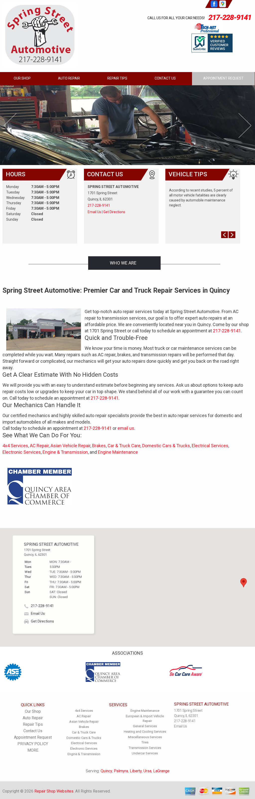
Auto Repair (69, 78)
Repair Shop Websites (53, 791)
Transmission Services (145, 748)
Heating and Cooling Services (145, 731)
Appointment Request (223, 78)
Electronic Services (21, 452)
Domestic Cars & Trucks (166, 445)
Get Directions (114, 212)
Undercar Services (145, 753)
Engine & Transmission (65, 452)
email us (126, 428)
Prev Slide (10, 125)
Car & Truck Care (124, 445)
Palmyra (121, 771)
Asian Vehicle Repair (70, 445)
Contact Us (165, 78)
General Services (145, 726)
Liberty (136, 771)
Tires (144, 742)
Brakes (99, 445)
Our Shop (22, 78)
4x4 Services (15, 445)
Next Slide (245, 125)
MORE (32, 750)
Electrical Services (210, 445)
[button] (243, 582)
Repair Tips (117, 78)
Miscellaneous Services (145, 737)
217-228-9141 (229, 17)
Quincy (106, 771)
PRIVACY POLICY (32, 743)
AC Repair (39, 445)
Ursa (147, 771)
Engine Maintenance (118, 452)
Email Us (94, 212)
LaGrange (161, 771)
